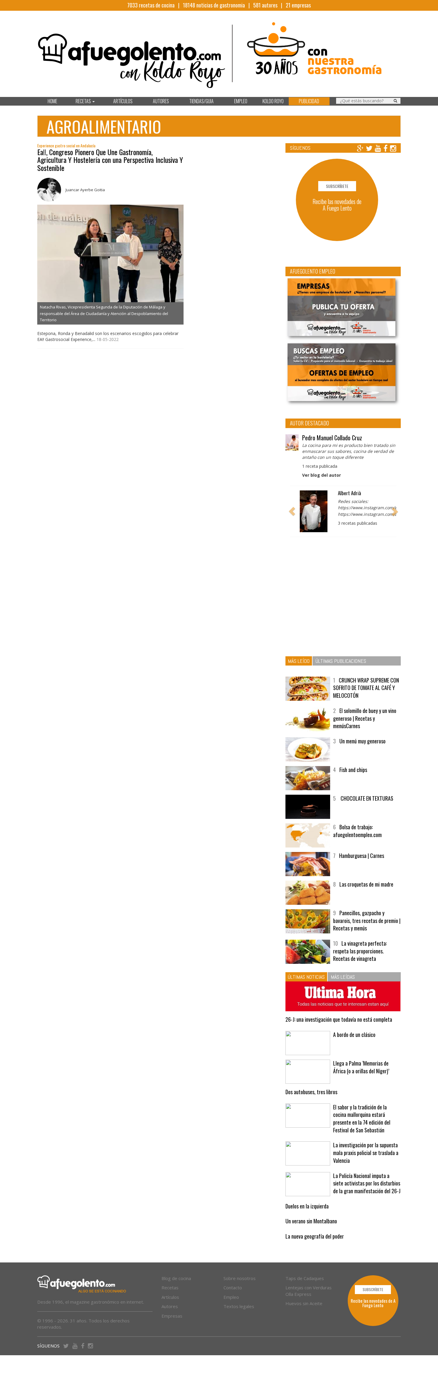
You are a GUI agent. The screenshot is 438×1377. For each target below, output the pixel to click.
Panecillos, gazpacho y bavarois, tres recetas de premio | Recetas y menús (366, 920)
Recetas (169, 1287)
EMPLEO (240, 101)
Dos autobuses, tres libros (311, 1092)
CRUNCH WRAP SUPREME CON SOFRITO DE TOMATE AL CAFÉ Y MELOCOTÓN (366, 687)
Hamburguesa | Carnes (361, 855)
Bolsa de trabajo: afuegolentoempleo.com (357, 831)
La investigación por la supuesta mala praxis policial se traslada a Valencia (365, 1152)
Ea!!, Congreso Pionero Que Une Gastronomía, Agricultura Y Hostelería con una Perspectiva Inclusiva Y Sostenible (110, 159)
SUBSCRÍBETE (337, 186)
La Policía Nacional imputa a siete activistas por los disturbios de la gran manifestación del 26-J (366, 1183)
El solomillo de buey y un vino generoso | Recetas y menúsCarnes (364, 718)
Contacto (232, 1287)
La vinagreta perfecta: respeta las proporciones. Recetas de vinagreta (360, 950)
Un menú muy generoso (362, 741)
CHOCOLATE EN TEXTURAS (366, 798)
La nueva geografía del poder (314, 1236)
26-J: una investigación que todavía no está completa (338, 1019)
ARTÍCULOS (123, 101)
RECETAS (84, 101)
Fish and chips (353, 770)
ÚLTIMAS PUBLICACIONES (341, 660)
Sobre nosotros (239, 1278)
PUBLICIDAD (309, 101)
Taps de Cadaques (304, 1278)
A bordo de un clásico (354, 1034)
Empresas (171, 1316)
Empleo (231, 1297)
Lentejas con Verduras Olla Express (308, 1291)
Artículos (170, 1297)
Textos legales (238, 1306)
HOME (52, 101)
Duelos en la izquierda (307, 1206)
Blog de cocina (176, 1278)
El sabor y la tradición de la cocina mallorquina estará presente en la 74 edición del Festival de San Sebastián (361, 1118)
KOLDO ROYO (273, 101)
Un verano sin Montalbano (311, 1221)
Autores (169, 1306)
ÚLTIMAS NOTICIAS (306, 976)
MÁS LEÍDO (299, 660)
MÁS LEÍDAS (343, 976)
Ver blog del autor (321, 475)
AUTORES (161, 101)
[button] (292, 511)
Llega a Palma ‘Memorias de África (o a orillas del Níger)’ (361, 1067)
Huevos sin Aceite (303, 1303)
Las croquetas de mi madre (366, 884)
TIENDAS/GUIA (201, 101)
